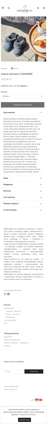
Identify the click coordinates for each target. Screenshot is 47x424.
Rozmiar (4, 92)
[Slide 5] (32, 58)
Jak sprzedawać (10, 320)
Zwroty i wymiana (13, 314)
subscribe (34, 371)
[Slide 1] (15, 58)
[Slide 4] (28, 58)
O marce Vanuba (10, 210)
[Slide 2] (19, 58)
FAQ (5, 323)
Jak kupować (9, 308)
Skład (5, 178)
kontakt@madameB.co (13, 290)
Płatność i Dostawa (11, 203)
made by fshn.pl (10, 389)
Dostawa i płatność (13, 311)
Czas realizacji (9, 197)
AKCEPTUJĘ (24, 420)
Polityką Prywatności (27, 414)
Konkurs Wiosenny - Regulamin (16, 343)
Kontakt (7, 346)
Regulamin (8, 337)
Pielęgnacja (8, 184)
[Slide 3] (23, 58)
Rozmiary (7, 191)
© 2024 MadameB (11, 386)
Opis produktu (9, 112)
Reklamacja (10, 317)
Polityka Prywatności (12, 340)
